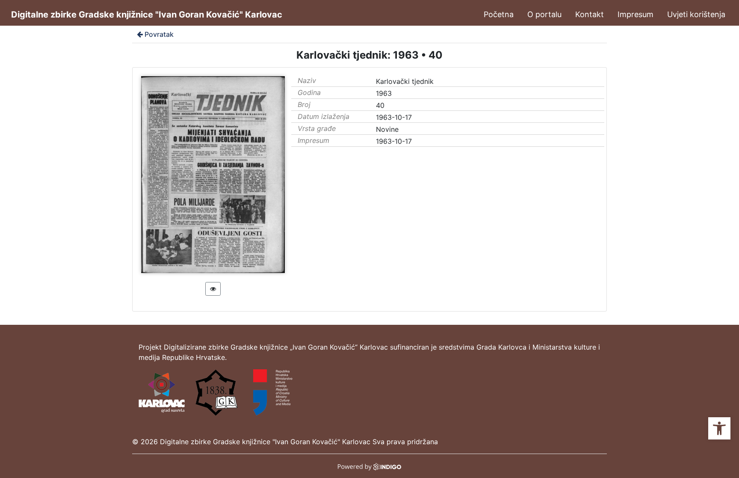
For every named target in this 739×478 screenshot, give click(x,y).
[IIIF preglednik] (213, 289)
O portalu (544, 14)
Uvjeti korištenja (696, 14)
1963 (384, 93)
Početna (499, 14)
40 (380, 105)
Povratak (159, 34)
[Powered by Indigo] (370, 466)
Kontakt (589, 14)
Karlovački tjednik (405, 81)
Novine (387, 129)
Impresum (635, 14)
